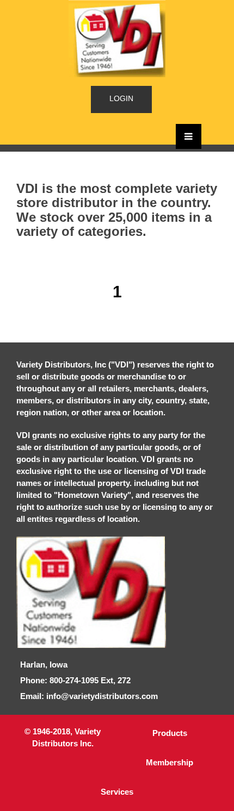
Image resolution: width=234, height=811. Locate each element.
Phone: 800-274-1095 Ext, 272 (75, 680)
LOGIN (121, 98)
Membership (169, 762)
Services (117, 791)
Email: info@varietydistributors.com (89, 696)
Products (169, 733)
